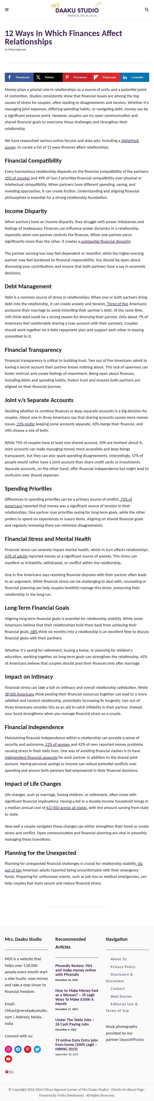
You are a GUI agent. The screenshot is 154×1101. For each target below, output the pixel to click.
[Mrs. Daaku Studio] (77, 10)
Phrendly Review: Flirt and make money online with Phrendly (75, 970)
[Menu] (7, 10)
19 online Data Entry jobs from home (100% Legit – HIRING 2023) (76, 1045)
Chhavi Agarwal (17, 49)
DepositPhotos (132, 1040)
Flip (11, 1071)
